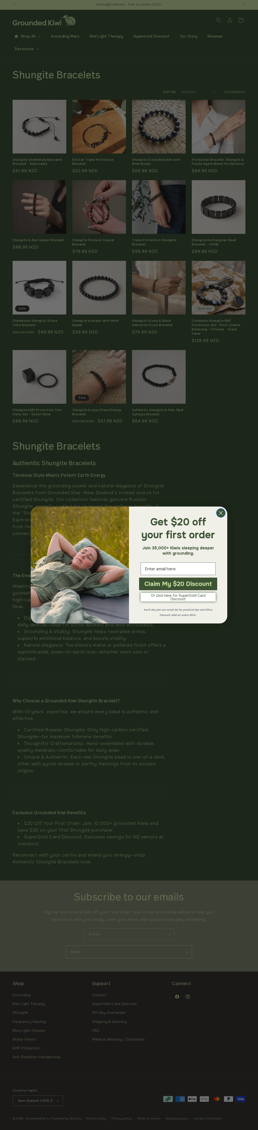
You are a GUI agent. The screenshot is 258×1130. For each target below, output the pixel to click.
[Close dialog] (220, 513)
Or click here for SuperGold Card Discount (178, 597)
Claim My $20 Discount (178, 584)
